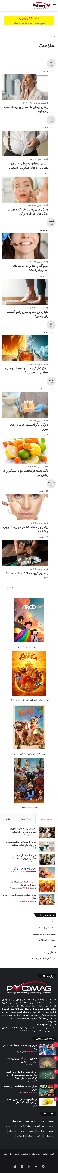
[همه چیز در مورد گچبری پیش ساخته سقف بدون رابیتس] (47, 1062)
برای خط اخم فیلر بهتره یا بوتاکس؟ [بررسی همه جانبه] (24, 857)
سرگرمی (41, 1131)
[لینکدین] (29, 1166)
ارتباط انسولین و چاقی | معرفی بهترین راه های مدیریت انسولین (28, 165)
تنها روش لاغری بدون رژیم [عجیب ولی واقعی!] (27, 314)
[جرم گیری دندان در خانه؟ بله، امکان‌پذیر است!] (25, 246)
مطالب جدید (47, 819)
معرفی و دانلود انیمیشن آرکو (29, 646)
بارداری (41, 1121)
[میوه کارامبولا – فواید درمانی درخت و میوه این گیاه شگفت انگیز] (47, 1102)
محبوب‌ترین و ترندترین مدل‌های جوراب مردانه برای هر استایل (22, 830)
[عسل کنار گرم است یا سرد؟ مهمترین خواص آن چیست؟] (25, 348)
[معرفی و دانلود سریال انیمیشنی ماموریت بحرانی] (47, 1090)
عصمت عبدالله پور (39, 103)
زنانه (15, 1126)
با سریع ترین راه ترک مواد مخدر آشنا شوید (26, 575)
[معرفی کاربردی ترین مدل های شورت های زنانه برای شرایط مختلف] (47, 846)
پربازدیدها (25, 819)
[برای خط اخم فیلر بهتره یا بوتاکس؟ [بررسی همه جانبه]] (47, 859)
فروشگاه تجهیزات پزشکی (46, 928)
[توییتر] (36, 1166)
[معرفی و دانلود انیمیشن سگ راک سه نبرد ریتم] (47, 1049)
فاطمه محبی (41, 205)
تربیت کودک (16, 1121)
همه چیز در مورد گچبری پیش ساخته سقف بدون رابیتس (22, 1060)
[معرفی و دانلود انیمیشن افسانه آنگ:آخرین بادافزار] (29, 674)
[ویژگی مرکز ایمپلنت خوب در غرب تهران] (25, 405)
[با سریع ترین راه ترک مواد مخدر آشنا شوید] (25, 553)
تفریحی (51, 1126)
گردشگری (20, 1136)
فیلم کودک (13, 1131)
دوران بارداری (26, 1126)
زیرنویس (51, 1131)
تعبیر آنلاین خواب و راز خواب (44, 958)
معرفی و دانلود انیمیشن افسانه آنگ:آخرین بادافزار (29, 700)
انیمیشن (51, 1121)
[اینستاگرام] (21, 1166)
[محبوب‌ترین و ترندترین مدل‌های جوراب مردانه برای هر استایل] (47, 832)
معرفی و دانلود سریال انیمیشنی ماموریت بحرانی (20, 1088)
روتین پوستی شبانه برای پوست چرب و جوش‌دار (26, 109)
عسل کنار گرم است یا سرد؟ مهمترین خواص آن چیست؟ (26, 370)
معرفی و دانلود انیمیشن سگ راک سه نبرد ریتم (19, 1047)
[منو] (54, 7)
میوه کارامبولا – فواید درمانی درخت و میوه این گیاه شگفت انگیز (21, 1101)
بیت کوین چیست (49, 952)
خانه (52, 36)
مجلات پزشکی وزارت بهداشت (44, 934)
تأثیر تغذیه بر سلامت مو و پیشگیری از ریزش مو (25, 472)
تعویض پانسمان (49, 921)
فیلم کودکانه (49, 1136)
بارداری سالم (30, 1121)
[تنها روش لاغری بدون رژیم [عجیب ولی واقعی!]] (25, 292)
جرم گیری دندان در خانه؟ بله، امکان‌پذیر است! (30, 268)
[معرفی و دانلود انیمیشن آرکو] (29, 620)
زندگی (8, 1126)
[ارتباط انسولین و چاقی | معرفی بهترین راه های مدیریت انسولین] (25, 143)
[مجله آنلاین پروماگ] (42, 5)
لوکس (39, 1136)
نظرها (8, 819)
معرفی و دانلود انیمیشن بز (29, 807)
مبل (54, 946)
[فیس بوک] (43, 1166)
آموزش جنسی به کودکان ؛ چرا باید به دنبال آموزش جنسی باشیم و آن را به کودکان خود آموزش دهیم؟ (21, 1075)
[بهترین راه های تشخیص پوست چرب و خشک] (25, 507)
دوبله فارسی (39, 1126)
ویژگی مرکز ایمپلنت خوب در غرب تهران (28, 426)
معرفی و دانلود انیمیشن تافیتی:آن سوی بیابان (29, 753)
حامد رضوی (41, 159)
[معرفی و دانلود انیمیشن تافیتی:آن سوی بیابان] (29, 727)
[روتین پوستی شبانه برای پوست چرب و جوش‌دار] (25, 87)
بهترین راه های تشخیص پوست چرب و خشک (25, 529)
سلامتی (31, 1131)
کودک (30, 1136)
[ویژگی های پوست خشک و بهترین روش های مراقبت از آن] (25, 190)
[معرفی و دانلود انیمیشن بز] (29, 781)
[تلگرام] (14, 1166)
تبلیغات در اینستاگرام (47, 940)
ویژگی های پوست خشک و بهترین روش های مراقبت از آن (27, 211)
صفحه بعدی (12, 587)
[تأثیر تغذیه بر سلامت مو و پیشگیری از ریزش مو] (25, 451)
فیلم (23, 1131)
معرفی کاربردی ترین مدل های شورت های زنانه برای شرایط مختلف (21, 843)
